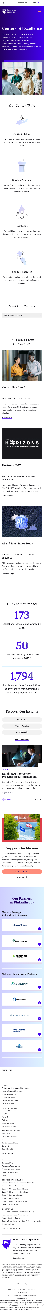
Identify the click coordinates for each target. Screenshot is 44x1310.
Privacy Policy (11, 1289)
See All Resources (22, 739)
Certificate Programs (9, 1094)
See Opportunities (22, 872)
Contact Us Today (8, 1224)
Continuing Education (9, 1097)
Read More (6, 417)
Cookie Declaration (22, 1292)
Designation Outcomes (10, 1100)
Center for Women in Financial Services (15, 1189)
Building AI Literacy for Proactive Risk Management (19, 775)
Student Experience (8, 1157)
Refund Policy (31, 1289)
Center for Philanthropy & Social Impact (15, 1192)
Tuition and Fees (7, 1163)
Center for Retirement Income (12, 1195)
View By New (22, 720)
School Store (6, 1149)
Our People (6, 1140)
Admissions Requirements (11, 1166)
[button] (4, 799)
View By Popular (22, 732)
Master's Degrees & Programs (12, 1091)
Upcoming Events (8, 1123)
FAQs (4, 1175)
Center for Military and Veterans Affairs (15, 1201)
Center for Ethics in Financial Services (14, 1186)
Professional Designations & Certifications (16, 1088)
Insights (4, 1114)
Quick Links (6, 3)
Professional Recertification (11, 1169)
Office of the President (9, 1137)
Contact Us (7, 1209)
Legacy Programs (8, 1103)
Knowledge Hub (9, 1108)
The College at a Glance (10, 1143)
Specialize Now (18, 1258)
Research (5, 1117)
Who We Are (6, 1133)
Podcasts (5, 1120)
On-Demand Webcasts (9, 1126)
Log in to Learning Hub (9, 1172)
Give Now (21, 877)
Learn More (6, 495)
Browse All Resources (9, 1111)
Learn (5, 1085)
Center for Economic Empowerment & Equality (18, 1183)
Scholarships (6, 1160)
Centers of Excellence (13, 1180)
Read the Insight (8, 574)
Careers (5, 1146)
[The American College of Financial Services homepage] (9, 11)
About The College (11, 1131)
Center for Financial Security (11, 1204)
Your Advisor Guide (11, 1229)
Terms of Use (21, 1289)
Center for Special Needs (10, 1198)
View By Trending (22, 726)
